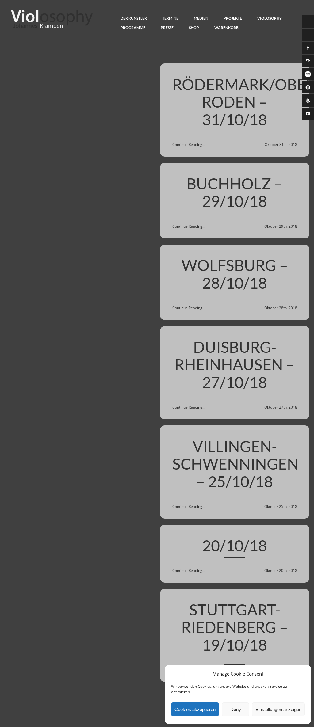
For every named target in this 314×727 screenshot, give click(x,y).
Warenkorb (226, 27)
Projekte (233, 18)
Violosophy (269, 18)
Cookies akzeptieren (195, 709)
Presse (167, 27)
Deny (235, 709)
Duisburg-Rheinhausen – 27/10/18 (234, 364)
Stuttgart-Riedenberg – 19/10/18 (234, 627)
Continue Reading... (188, 144)
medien (201, 18)
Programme (133, 27)
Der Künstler (134, 18)
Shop (194, 27)
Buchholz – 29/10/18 (234, 192)
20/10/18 (234, 545)
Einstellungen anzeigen (278, 709)
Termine (170, 18)
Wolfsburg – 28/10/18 (235, 274)
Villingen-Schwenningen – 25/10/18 (235, 464)
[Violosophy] (50, 29)
